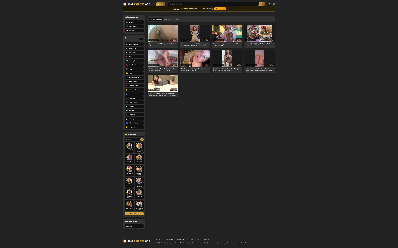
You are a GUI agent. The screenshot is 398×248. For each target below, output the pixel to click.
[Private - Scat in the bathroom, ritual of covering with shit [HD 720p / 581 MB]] (163, 58)
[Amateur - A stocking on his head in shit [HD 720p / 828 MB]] (195, 58)
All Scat (159, 239)
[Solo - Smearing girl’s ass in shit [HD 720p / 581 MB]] (227, 33)
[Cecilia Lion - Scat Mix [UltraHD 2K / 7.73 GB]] (163, 33)
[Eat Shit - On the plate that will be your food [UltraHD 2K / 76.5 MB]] (227, 58)
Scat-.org (138, 4)
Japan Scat (181, 239)
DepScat (129, 226)
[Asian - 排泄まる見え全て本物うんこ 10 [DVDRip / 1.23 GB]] (260, 33)
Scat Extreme (157, 19)
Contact (207, 239)
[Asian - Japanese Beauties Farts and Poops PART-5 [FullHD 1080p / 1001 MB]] (163, 83)
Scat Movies (169, 239)
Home (160, 4)
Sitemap (191, 239)
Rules (199, 239)
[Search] (262, 4)
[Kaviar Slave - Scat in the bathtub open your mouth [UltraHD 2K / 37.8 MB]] (195, 33)
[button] (269, 4)
